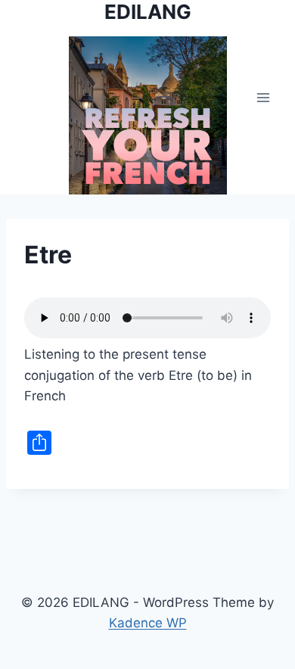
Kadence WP (148, 622)
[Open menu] (263, 97)
